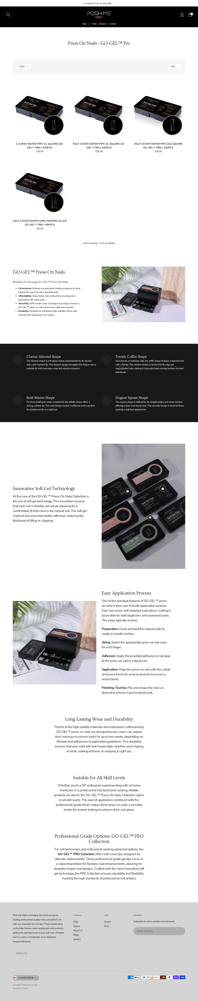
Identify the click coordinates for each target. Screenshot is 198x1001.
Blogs (76, 934)
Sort (173, 66)
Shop (75, 921)
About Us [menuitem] (103, 23)
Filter (22, 66)
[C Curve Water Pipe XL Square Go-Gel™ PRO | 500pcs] (40, 111)
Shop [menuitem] (84, 23)
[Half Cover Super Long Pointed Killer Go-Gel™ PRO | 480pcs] (40, 188)
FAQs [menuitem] (94, 23)
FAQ (106, 926)
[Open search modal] (8, 14)
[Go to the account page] (182, 14)
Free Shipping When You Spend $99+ (97, 3)
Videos (76, 926)
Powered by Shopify (20, 988)
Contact (77, 939)
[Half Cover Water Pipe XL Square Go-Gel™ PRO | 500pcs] (99, 111)
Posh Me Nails (32, 985)
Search (107, 921)
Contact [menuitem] (112, 23)
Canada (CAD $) (26, 977)
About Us (78, 930)
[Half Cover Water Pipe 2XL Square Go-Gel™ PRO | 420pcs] (158, 111)
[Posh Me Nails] (99, 14)
